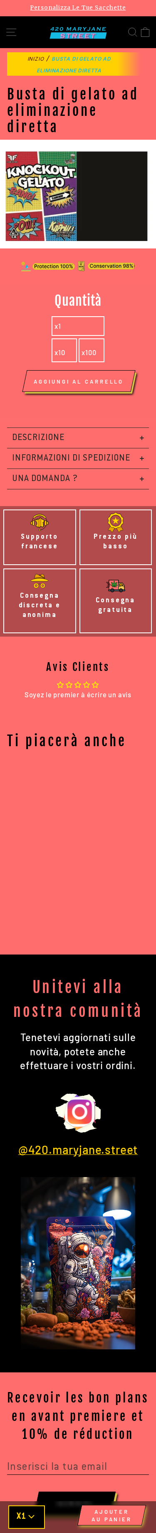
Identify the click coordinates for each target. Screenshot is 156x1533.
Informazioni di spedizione (71, 458)
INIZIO (35, 59)
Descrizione (38, 438)
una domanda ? (45, 479)
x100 (89, 352)
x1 (57, 326)
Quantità (78, 301)
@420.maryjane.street (78, 1149)
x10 (59, 352)
